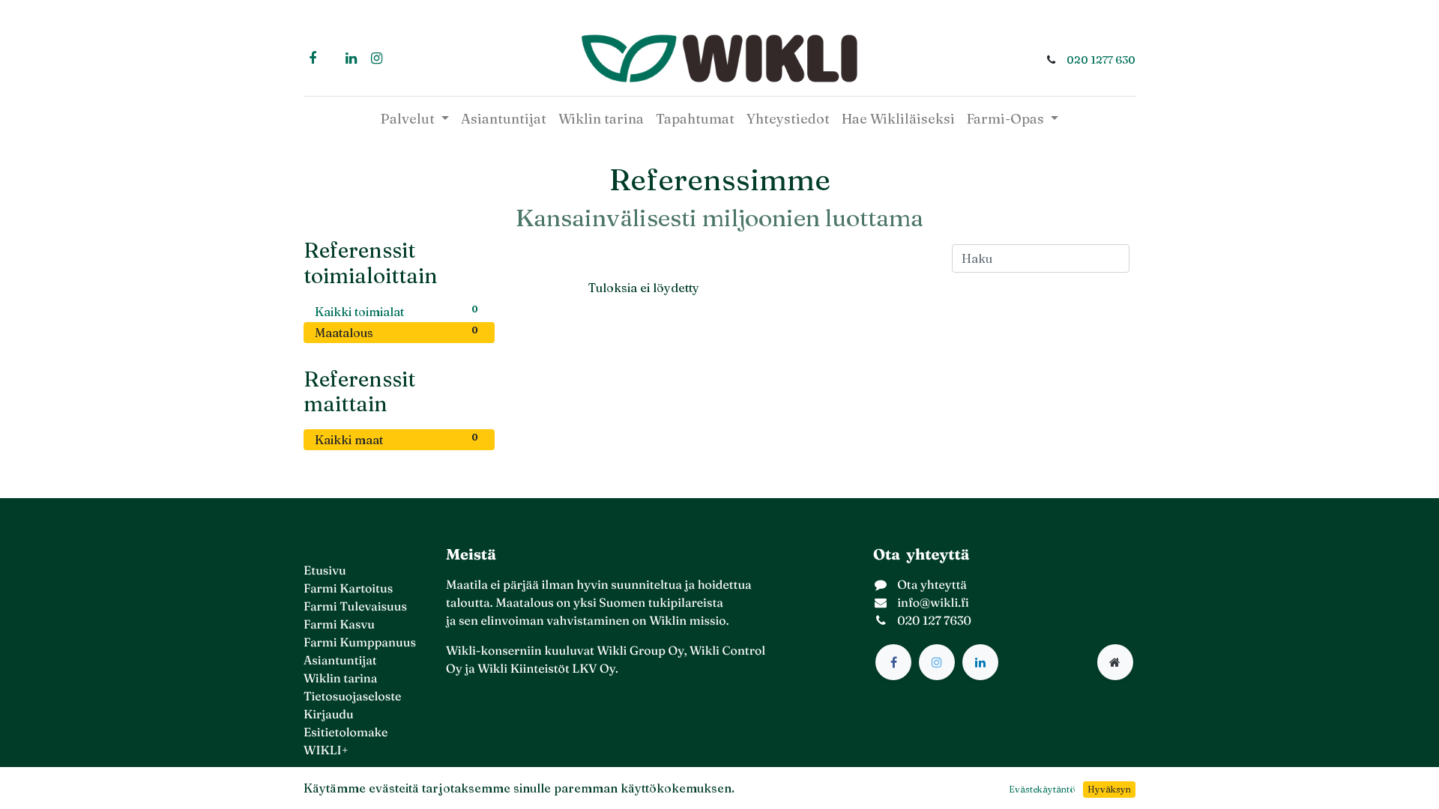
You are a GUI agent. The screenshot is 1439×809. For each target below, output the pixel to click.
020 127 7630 (934, 620)
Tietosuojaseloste (352, 696)
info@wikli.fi (933, 603)
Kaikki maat (396, 439)
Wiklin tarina (340, 678)
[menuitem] (503, 119)
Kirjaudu (329, 714)
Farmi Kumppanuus (360, 642)
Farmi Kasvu (339, 624)
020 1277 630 (1101, 60)
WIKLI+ (326, 750)
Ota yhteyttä (932, 585)
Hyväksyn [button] (1109, 789)
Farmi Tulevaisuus (355, 606)
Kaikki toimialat (396, 311)
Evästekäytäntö (1042, 789)
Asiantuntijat (340, 660)
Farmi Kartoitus (348, 588)
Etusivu (325, 570)
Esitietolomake (345, 732)
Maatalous (396, 332)
